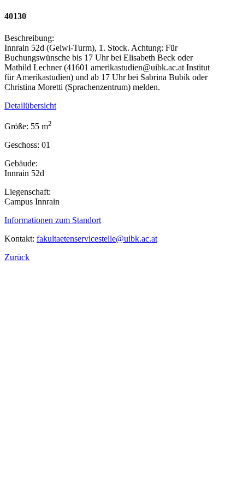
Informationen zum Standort (52, 220)
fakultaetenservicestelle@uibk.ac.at (97, 238)
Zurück (16, 257)
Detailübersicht (30, 105)
